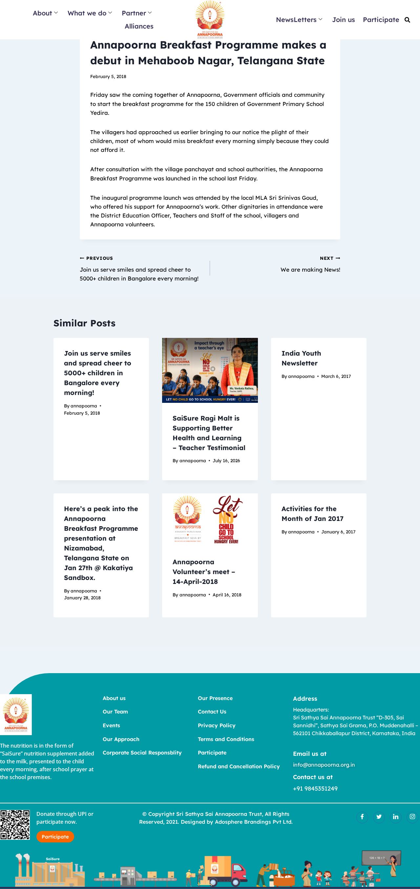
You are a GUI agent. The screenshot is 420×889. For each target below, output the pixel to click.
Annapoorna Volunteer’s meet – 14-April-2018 (204, 572)
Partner (134, 13)
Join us (343, 19)
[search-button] (407, 20)
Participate (381, 19)
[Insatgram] (412, 817)
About (42, 13)
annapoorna (84, 405)
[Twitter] (379, 817)
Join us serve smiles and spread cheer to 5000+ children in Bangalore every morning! (139, 268)
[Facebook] (362, 817)
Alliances (139, 26)
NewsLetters (296, 19)
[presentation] (210, 370)
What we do (87, 13)
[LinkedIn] (396, 817)
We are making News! (310, 264)
